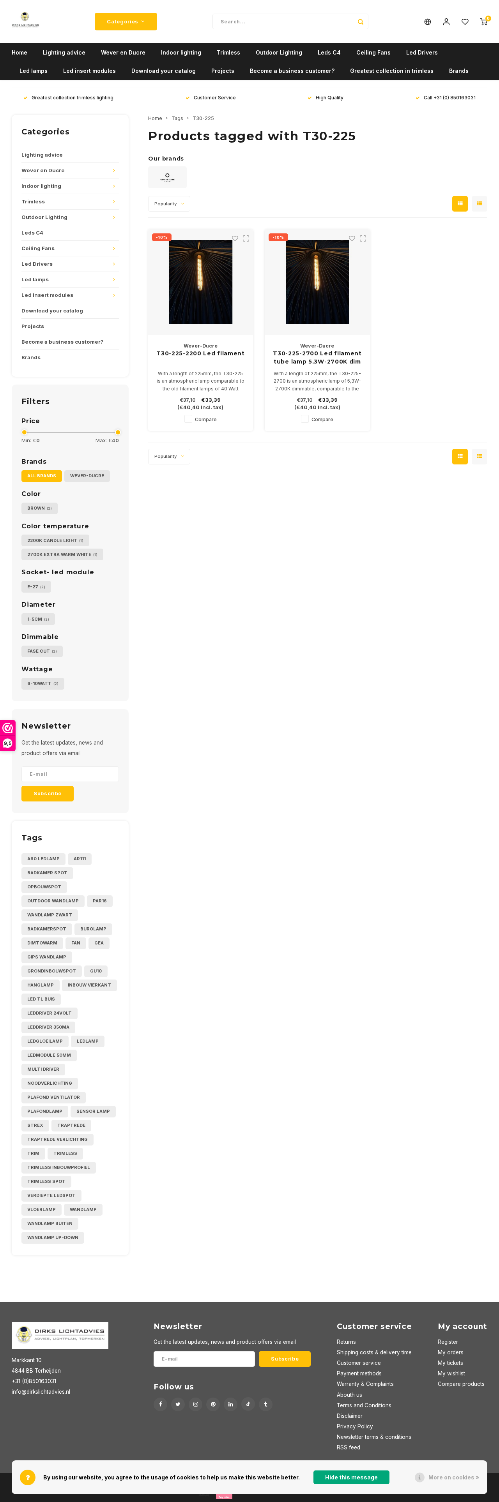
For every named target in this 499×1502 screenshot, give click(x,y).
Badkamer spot (47, 872)
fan (75, 943)
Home (19, 52)
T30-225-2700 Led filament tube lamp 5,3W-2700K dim (317, 357)
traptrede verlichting (57, 1139)
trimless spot (46, 1181)
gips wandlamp (46, 957)
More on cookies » (453, 1477)
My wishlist (451, 1373)
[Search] (360, 21)
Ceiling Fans (373, 52)
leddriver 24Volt (49, 1013)
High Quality (329, 98)
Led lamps (33, 70)
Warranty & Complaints (365, 1384)
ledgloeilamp (45, 1041)
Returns (346, 1342)
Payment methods (359, 1373)
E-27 (36, 587)
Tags (177, 118)
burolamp (93, 929)
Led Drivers (422, 52)
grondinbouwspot (51, 971)
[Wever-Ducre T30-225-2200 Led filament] (200, 282)
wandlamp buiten (50, 1223)
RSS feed (348, 1447)
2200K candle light (55, 540)
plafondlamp (44, 1111)
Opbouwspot (44, 887)
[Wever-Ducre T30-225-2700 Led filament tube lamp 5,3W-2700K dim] (317, 282)
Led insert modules (89, 70)
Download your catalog (163, 70)
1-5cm (38, 619)
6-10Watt (42, 683)
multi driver (43, 1069)
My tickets (450, 1363)
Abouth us (349, 1395)
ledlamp (88, 1041)
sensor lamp (93, 1111)
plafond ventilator (53, 1097)
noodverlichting (49, 1083)
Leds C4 (329, 52)
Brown (39, 508)
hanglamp (40, 985)
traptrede (71, 1125)
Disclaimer (350, 1416)
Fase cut (42, 651)
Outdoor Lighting (279, 52)
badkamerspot (46, 929)
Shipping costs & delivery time (374, 1352)
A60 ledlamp (43, 858)
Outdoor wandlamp (53, 901)
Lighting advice (64, 52)
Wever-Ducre (87, 475)
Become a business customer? (292, 70)
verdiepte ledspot (51, 1195)
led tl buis (41, 999)
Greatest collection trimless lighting (72, 98)
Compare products (461, 1384)
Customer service (359, 1363)
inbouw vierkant (89, 985)
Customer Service (215, 98)
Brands (459, 70)
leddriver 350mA (48, 1027)
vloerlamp (41, 1209)
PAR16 (100, 901)
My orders (451, 1352)
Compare (206, 419)
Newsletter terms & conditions (374, 1437)
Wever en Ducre (123, 52)
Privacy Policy (355, 1426)
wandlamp (83, 1209)
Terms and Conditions (364, 1405)
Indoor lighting (181, 52)
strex (35, 1125)
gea (99, 943)
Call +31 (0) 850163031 (450, 98)
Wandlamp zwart (49, 915)
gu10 (96, 971)
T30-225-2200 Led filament (200, 353)
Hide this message (351, 1477)
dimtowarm (42, 943)
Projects (222, 70)
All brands (41, 475)
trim (33, 1153)
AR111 (80, 858)
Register (448, 1342)
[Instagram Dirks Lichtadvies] (195, 1404)
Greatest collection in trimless (392, 70)
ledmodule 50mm (49, 1055)
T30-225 (203, 118)
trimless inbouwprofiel (58, 1167)
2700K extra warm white (62, 554)
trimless (65, 1153)
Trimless (228, 52)
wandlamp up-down (52, 1237)
